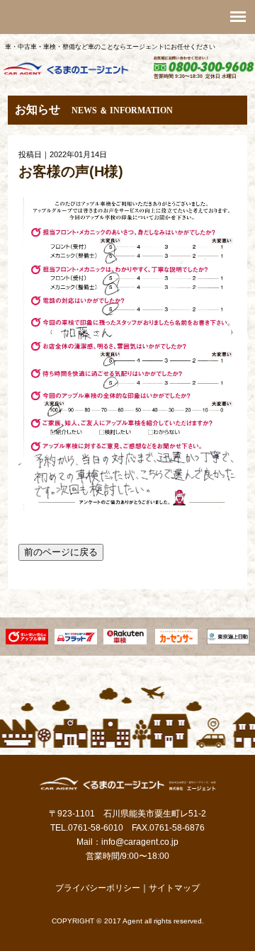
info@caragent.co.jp (139, 842)
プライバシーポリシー (97, 888)
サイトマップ (174, 888)
